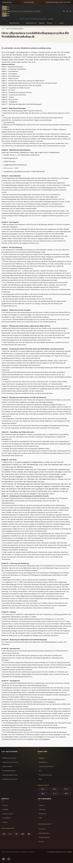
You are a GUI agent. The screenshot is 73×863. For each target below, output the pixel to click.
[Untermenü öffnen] (22, 23)
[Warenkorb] (70, 11)
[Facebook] (3, 859)
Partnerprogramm (44, 837)
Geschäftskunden (44, 833)
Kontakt (5, 822)
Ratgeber (41, 758)
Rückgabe (5, 809)
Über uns (41, 805)
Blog (40, 779)
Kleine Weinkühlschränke (10, 775)
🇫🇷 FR (66, 793)
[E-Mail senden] (67, 11)
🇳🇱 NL (43, 789)
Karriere (41, 841)
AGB (40, 818)
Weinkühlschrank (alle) (9, 758)
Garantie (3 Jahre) (8, 813)
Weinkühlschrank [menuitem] (14, 23)
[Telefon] (64, 11)
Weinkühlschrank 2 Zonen (10, 762)
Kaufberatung (43, 762)
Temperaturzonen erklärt (46, 766)
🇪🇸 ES (54, 789)
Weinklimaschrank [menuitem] (31, 23)
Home (3, 28)
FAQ (40, 770)
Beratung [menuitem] (49, 23)
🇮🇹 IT (43, 793)
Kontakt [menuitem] (61, 23)
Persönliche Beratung (45, 775)
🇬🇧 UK (66, 789)
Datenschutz (42, 813)
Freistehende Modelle (9, 770)
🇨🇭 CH (55, 793)
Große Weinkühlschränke (10, 779)
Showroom (42, 829)
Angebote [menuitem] (41, 23)
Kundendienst (7, 818)
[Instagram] (9, 859)
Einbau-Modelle (7, 766)
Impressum (42, 809)
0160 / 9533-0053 (65, 2)
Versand (5, 805)
